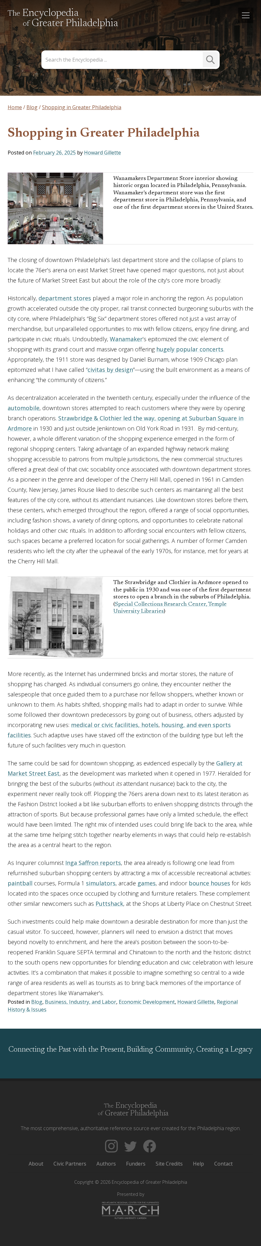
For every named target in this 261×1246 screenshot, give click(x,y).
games (147, 883)
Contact (223, 1163)
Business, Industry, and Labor (80, 1001)
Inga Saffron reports (93, 863)
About (36, 1163)
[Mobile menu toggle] (245, 15)
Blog (36, 1001)
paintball (20, 883)
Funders (135, 1163)
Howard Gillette (102, 152)
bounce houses (209, 883)
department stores (65, 298)
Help (198, 1163)
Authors (106, 1163)
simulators (101, 883)
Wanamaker (126, 339)
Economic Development (147, 1001)
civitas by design (110, 369)
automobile (23, 408)
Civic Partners (69, 1163)
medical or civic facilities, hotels (115, 725)
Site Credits (169, 1163)
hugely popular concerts (189, 349)
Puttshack (109, 903)
